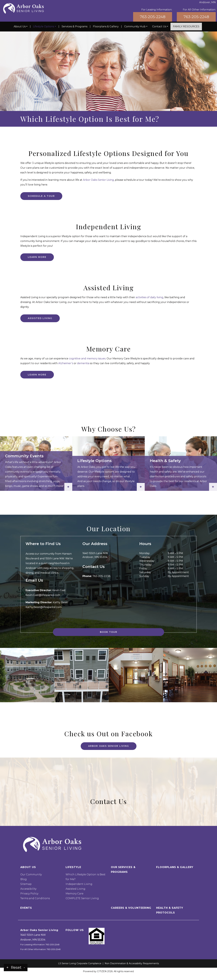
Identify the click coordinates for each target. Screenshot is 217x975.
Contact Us (159, 26)
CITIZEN (102, 971)
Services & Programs (74, 26)
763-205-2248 (152, 16)
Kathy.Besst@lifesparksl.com (44, 607)
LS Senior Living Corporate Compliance (79, 963)
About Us (20, 26)
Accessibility (28, 888)
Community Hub (135, 26)
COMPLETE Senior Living (82, 898)
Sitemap (26, 884)
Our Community (31, 874)
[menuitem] (20, 26)
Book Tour (108, 632)
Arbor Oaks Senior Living (98, 179)
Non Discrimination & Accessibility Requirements (132, 963)
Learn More (37, 257)
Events (26, 907)
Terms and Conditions (35, 898)
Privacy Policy (29, 893)
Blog (23, 879)
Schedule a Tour (41, 196)
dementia (83, 363)
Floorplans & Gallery (106, 26)
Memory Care (74, 893)
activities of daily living (149, 297)
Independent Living (79, 884)
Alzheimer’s (65, 363)
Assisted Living (40, 318)
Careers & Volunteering (131, 907)
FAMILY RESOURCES (186, 26)
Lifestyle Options (43, 26)
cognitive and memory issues (87, 358)
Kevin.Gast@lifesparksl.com (43, 595)
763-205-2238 (101, 576)
